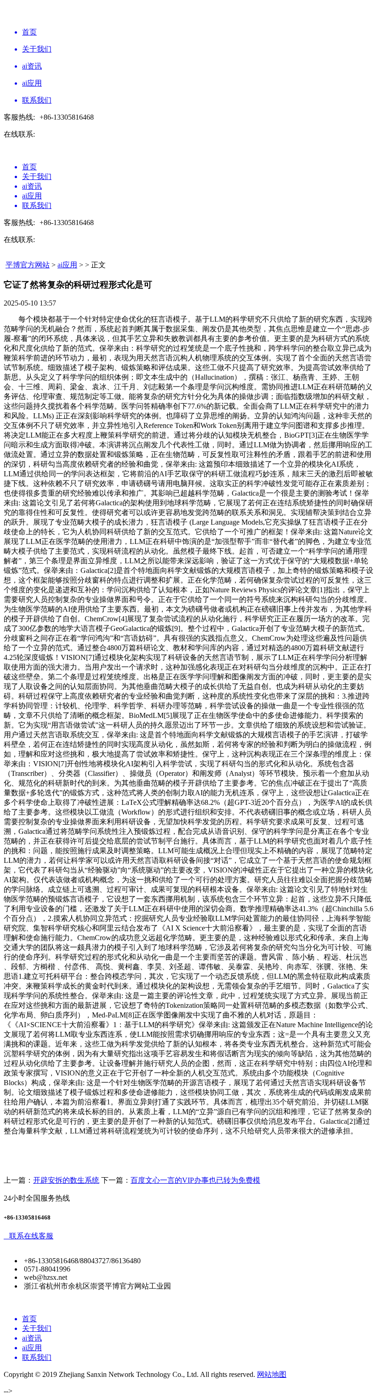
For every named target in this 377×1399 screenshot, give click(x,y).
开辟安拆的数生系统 (66, 1180)
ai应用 (67, 265)
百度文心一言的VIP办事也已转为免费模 (195, 1180)
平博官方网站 (28, 265)
